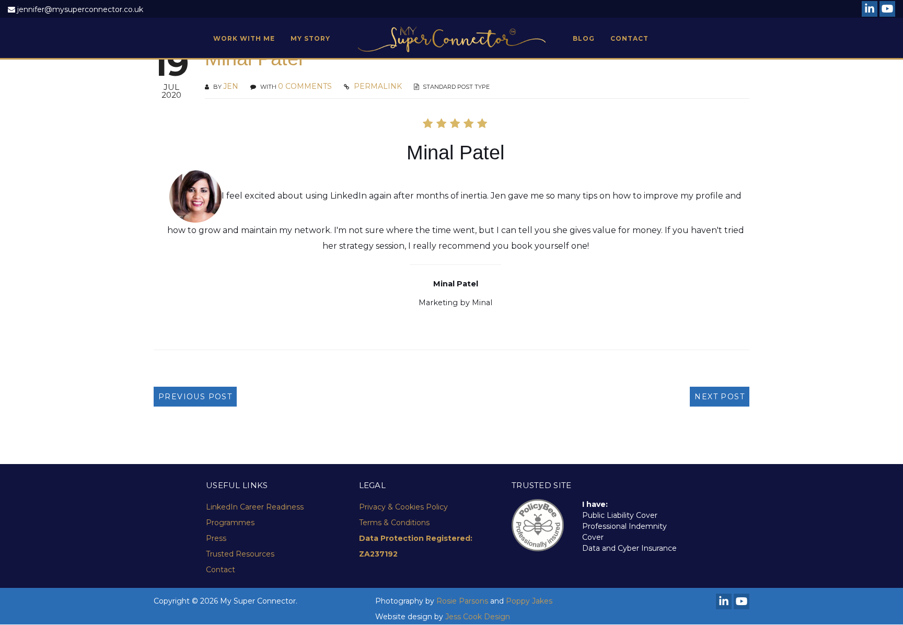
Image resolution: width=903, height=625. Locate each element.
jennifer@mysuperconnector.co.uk (80, 9)
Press (216, 538)
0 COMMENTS (305, 86)
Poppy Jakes (529, 601)
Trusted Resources (240, 554)
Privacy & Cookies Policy (403, 507)
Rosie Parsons (462, 601)
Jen (230, 86)
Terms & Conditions (394, 522)
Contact (220, 569)
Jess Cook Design (477, 616)
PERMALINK (377, 86)
